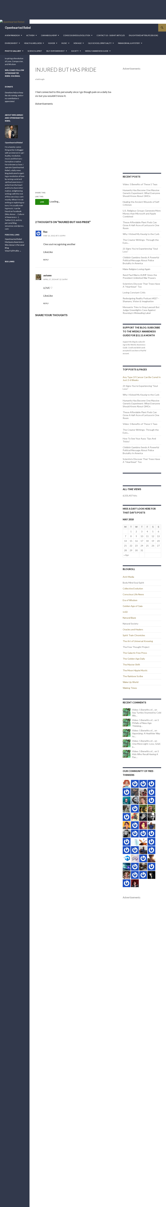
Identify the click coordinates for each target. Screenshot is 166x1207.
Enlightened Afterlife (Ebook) (143, 35)
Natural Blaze (129, 617)
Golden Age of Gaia (132, 606)
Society (75, 51)
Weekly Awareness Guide (96, 51)
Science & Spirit (35, 51)
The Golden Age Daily (134, 658)
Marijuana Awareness (14, 242)
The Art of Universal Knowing (138, 641)
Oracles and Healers (133, 629)
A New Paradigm (12, 35)
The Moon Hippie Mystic (135, 670)
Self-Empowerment (55, 51)
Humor (51, 43)
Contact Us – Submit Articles (111, 35)
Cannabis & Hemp (49, 35)
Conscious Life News (133, 594)
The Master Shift (131, 664)
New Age (78, 43)
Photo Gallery (13, 51)
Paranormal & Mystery (129, 43)
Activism (30, 35)
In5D (125, 611)
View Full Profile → (13, 251)
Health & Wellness (33, 43)
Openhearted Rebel (18, 27)
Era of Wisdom (130, 600)
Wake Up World (130, 682)
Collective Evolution (133, 588)
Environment (11, 43)
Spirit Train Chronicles (134, 635)
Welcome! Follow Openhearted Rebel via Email (14, 73)
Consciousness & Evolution (76, 35)
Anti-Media (128, 576)
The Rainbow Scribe (133, 676)
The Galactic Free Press (135, 652)
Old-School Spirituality (100, 43)
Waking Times (130, 688)
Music (64, 43)
